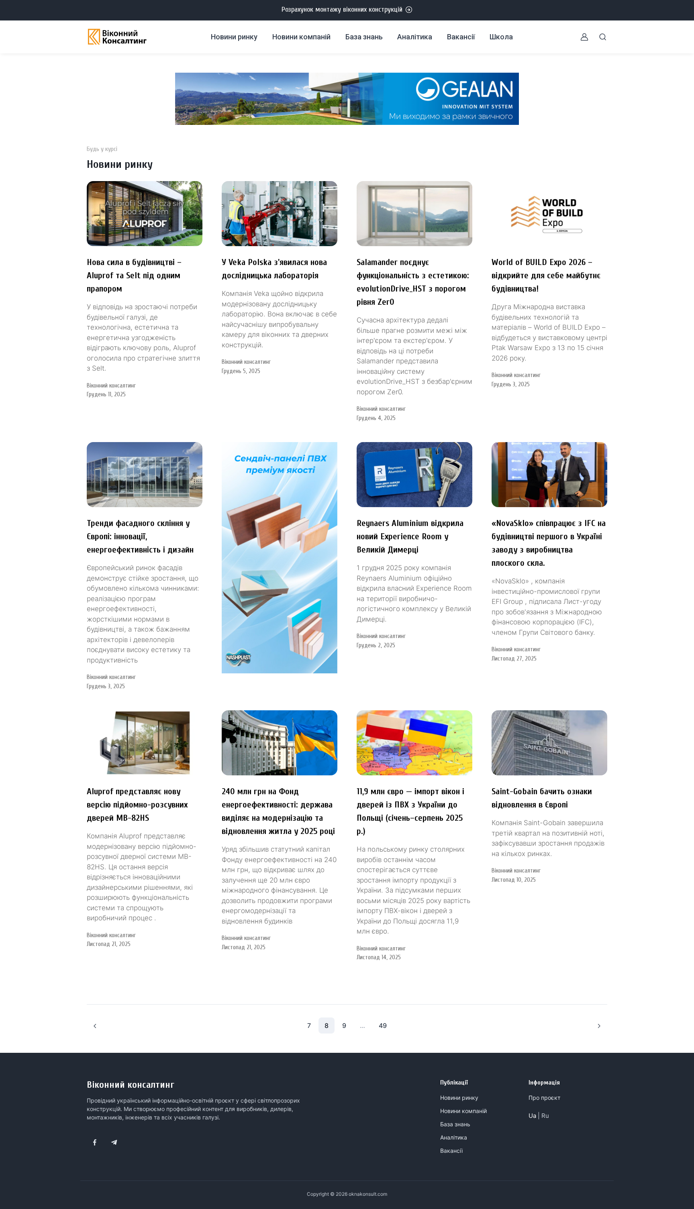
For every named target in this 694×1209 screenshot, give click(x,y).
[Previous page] (95, 1025)
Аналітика (414, 37)
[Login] (579, 37)
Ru (545, 1115)
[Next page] (598, 1025)
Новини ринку (234, 37)
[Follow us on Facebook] (95, 1142)
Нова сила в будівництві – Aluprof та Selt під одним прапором (134, 275)
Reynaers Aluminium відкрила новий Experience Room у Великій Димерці (410, 536)
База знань (364, 37)
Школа (501, 37)
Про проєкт (544, 1097)
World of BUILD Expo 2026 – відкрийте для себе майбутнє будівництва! (546, 275)
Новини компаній (301, 37)
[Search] (598, 37)
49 (383, 1025)
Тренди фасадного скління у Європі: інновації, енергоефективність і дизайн (140, 536)
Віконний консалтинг (130, 1084)
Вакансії (461, 37)
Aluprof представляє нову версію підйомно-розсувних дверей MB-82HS (137, 804)
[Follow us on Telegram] (114, 1142)
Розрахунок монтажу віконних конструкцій (342, 9)
